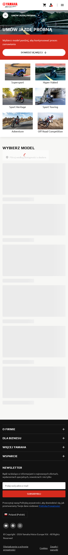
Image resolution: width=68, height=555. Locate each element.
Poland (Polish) (17, 514)
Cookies (44, 548)
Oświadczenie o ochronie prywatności (15, 548)
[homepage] (10, 5)
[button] (62, 5)
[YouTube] (6, 526)
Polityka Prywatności (49, 505)
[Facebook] (13, 526)
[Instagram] (20, 526)
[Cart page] (44, 5)
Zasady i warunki (54, 548)
